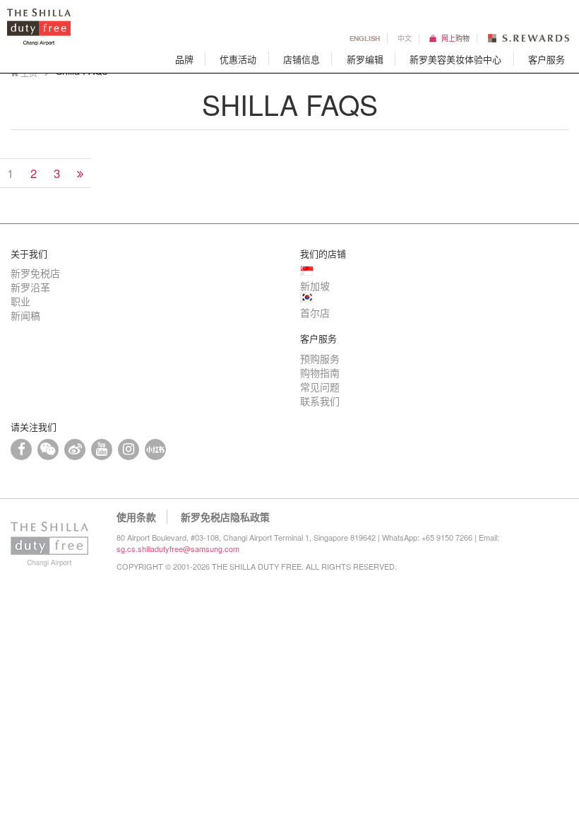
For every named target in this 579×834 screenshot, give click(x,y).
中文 (405, 38)
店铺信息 (301, 59)
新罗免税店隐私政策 (225, 517)
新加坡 (315, 285)
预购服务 (320, 358)
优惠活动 (238, 59)
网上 (455, 38)
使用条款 (136, 517)
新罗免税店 (35, 273)
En (365, 38)
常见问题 (320, 387)
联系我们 (320, 401)
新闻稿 (25, 315)
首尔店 (315, 312)
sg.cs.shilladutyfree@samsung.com (178, 548)
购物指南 (320, 372)
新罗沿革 (30, 287)
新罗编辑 (365, 59)
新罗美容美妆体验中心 (455, 59)
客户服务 (546, 59)
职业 (20, 301)
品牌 (184, 59)
